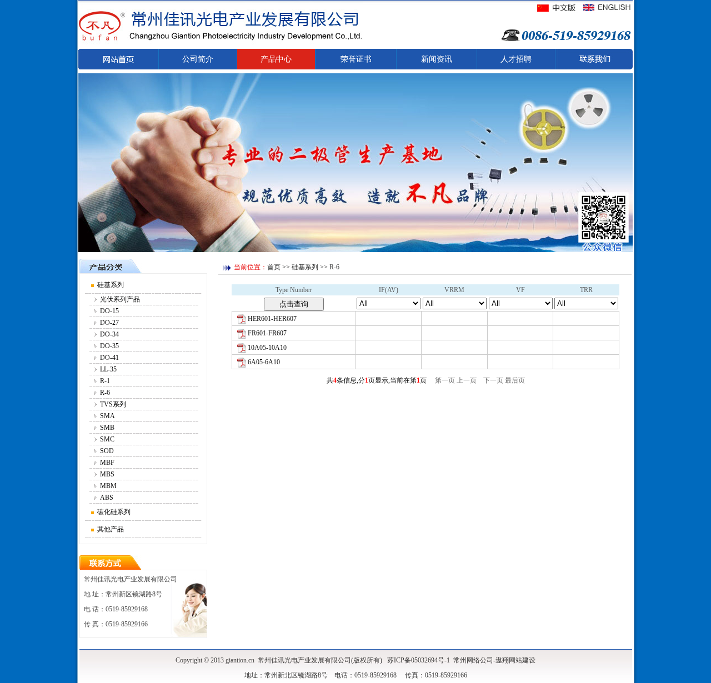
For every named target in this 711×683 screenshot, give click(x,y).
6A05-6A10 (264, 362)
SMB (107, 427)
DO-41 (109, 357)
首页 (274, 267)
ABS (106, 497)
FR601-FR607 (267, 333)
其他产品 (110, 529)
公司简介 (197, 59)
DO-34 (109, 334)
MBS (107, 474)
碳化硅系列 (114, 512)
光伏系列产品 (120, 299)
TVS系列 (113, 404)
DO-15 (109, 311)
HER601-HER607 (272, 319)
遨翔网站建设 (515, 660)
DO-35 (109, 346)
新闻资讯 (436, 59)
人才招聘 (516, 59)
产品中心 (276, 59)
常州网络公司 (473, 660)
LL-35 (108, 369)
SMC (107, 439)
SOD (107, 451)
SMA (107, 416)
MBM (108, 486)
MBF (107, 462)
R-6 (105, 392)
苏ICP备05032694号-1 (418, 660)
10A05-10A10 (267, 347)
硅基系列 (110, 285)
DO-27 (109, 323)
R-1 (105, 381)
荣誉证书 (356, 59)
